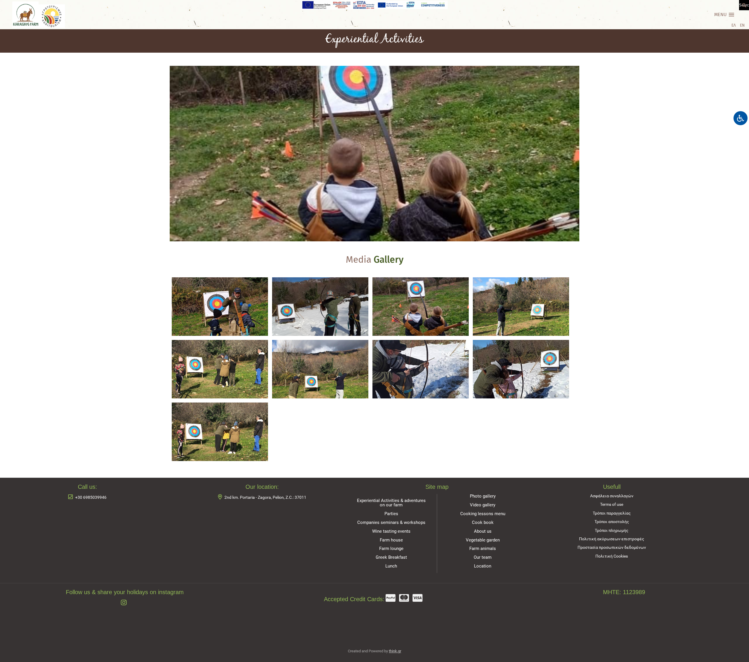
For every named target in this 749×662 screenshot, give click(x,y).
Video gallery (482, 505)
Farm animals (482, 548)
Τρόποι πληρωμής (611, 530)
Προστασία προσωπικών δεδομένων (612, 547)
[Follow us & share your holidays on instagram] (125, 603)
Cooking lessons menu (482, 513)
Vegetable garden (483, 540)
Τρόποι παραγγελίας (612, 513)
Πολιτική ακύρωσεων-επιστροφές (611, 539)
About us (483, 531)
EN (742, 25)
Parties (391, 513)
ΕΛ (733, 25)
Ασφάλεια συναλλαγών (611, 496)
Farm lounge (391, 548)
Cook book (483, 522)
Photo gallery (483, 496)
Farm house (391, 540)
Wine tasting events (391, 531)
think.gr (395, 651)
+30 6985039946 (90, 497)
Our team (483, 557)
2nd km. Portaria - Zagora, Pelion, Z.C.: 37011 (265, 497)
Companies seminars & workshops (391, 522)
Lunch (391, 566)
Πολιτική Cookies (611, 556)
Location (482, 566)
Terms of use (611, 504)
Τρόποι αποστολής (612, 521)
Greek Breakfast (391, 557)
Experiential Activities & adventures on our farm (391, 503)
